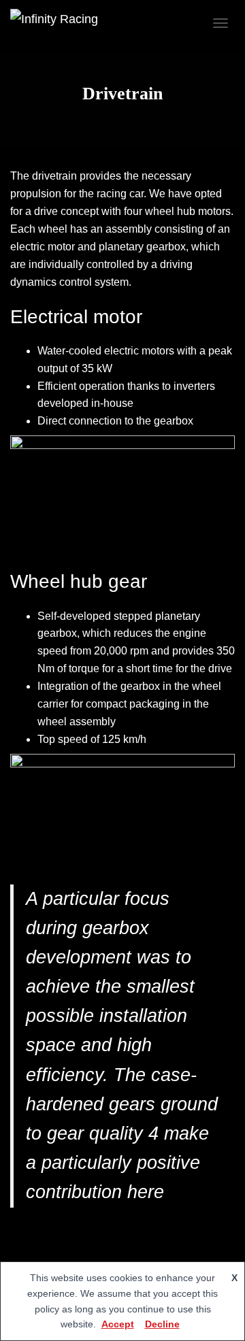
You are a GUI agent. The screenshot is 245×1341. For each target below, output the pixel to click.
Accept (117, 1324)
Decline (162, 1324)
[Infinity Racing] (59, 23)
